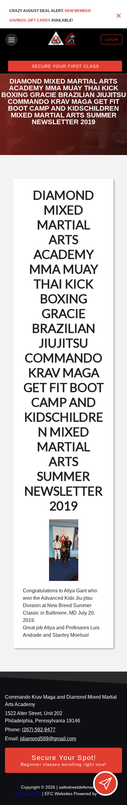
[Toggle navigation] (11, 40)
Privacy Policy (28, 793)
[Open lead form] (105, 783)
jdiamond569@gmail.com (48, 738)
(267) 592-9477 (38, 729)
